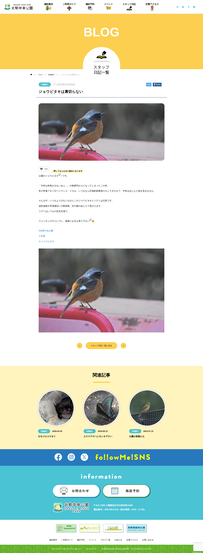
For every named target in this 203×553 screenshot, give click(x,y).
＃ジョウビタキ (46, 241)
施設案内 (48, 4)
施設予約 (90, 4)
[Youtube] (194, 7)
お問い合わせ (148, 540)
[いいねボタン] (41, 169)
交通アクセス (152, 4)
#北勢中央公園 (46, 231)
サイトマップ (91, 549)
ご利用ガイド (69, 4)
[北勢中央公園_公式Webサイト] (18, 7)
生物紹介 (44, 84)
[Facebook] (188, 7)
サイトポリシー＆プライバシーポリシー (67, 549)
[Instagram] (177, 7)
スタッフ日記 (129, 4)
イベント (108, 4)
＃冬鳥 (42, 236)
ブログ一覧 (105, 540)
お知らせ (118, 540)
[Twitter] (183, 7)
